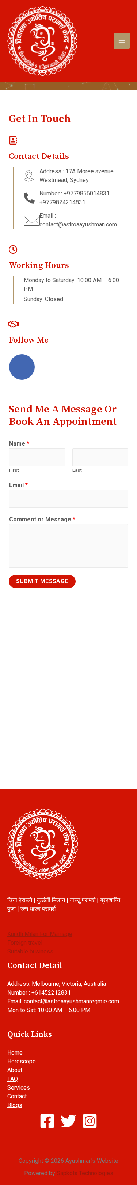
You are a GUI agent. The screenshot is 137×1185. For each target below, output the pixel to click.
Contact (17, 1096)
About (14, 1070)
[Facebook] (22, 367)
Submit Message (42, 581)
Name (19, 443)
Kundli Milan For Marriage (39, 934)
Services (18, 1087)
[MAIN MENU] (122, 41)
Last (77, 470)
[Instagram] (85, 367)
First (14, 470)
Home (15, 1052)
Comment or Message (42, 519)
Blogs (14, 1105)
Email (18, 485)
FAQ (12, 1078)
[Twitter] (54, 367)
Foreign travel (24, 942)
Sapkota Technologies (85, 1173)
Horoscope (21, 1061)
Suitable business (30, 951)
